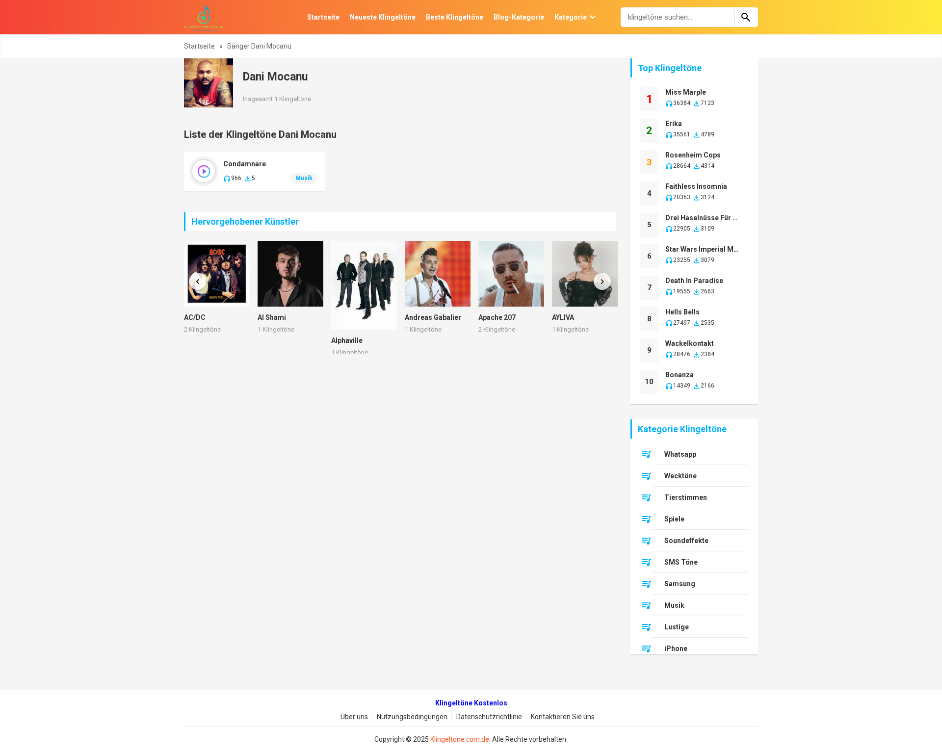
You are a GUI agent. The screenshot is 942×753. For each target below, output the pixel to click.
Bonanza (679, 375)
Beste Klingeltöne (454, 17)
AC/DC (195, 317)
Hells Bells (682, 312)
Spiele (674, 519)
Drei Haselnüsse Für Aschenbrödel (703, 218)
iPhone (675, 648)
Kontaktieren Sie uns (563, 717)
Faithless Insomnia (696, 186)
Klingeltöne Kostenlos (471, 703)
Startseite (323, 17)
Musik (304, 178)
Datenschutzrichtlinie (489, 717)
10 (649, 381)
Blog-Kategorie (519, 17)
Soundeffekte (686, 541)
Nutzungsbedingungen (412, 717)
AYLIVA (563, 317)
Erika (673, 124)
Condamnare (244, 164)
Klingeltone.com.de (459, 739)
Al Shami (272, 317)
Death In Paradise (694, 281)
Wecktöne (680, 476)
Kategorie (570, 17)
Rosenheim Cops (693, 155)
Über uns (354, 717)
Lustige (676, 627)
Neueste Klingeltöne (383, 17)
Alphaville (347, 340)
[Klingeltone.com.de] (203, 17)
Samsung (679, 584)
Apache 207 (497, 317)
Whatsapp (680, 454)
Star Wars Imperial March (703, 249)
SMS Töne (681, 562)
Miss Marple (685, 92)
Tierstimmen (685, 497)
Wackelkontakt (689, 343)
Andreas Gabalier (433, 317)
